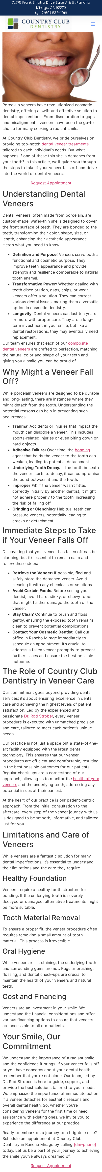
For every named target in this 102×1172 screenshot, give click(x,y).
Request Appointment (51, 182)
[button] (93, 24)
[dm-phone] (85, 1144)
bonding (82, 449)
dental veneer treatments (65, 143)
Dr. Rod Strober (38, 716)
